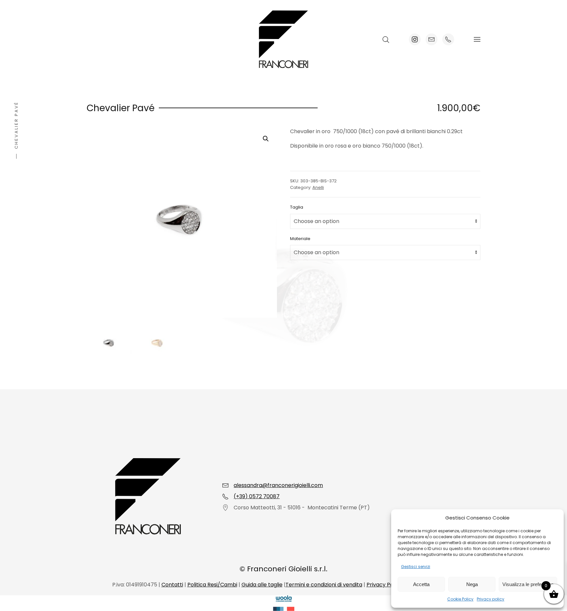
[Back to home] (283, 39)
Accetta (421, 584)
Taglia (296, 207)
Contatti (172, 584)
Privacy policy (490, 599)
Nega (472, 584)
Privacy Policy (384, 584)
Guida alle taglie (262, 584)
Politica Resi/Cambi (212, 584)
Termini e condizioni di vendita (323, 584)
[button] (477, 39)
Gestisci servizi (415, 566)
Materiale (300, 238)
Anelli (318, 187)
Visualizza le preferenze (528, 584)
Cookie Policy (460, 599)
